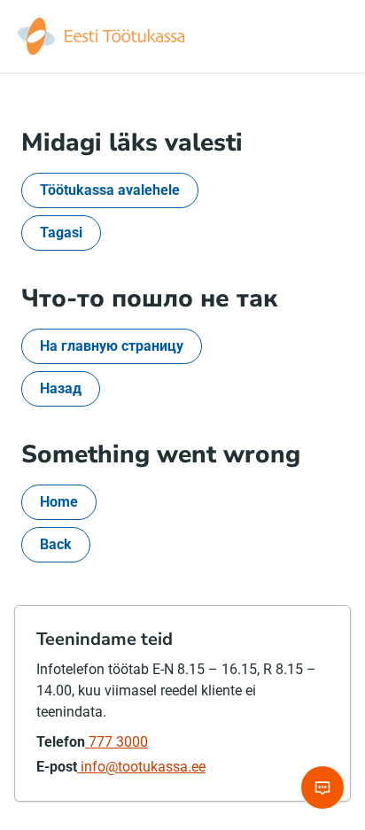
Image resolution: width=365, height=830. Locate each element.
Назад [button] (61, 388)
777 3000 (116, 741)
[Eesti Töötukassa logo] (103, 36)
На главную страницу (111, 345)
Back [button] (56, 544)
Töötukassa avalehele (110, 190)
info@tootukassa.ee (141, 766)
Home (59, 501)
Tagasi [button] (61, 232)
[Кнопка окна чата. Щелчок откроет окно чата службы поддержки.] (322, 787)
